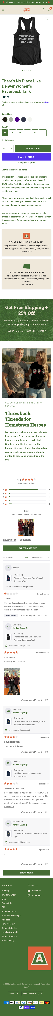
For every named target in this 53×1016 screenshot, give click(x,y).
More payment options (26, 163)
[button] (26, 489)
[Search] (44, 9)
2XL (42, 132)
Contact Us (7, 903)
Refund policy (8, 940)
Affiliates (6, 920)
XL (35, 132)
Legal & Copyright (10, 932)
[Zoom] (47, 20)
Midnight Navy (23, 120)
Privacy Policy (8, 924)
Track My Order (8, 895)
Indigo (17, 120)
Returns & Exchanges (11, 915)
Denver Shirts (26, 251)
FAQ (3, 907)
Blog (4, 899)
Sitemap (5, 890)
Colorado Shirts (26, 284)
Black (5, 120)
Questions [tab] (25, 540)
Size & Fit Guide (9, 911)
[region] (26, 527)
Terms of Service (9, 928)
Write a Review (29, 549)
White (30, 120)
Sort (27, 558)
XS (5, 132)
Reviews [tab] (9, 540)
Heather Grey (11, 120)
